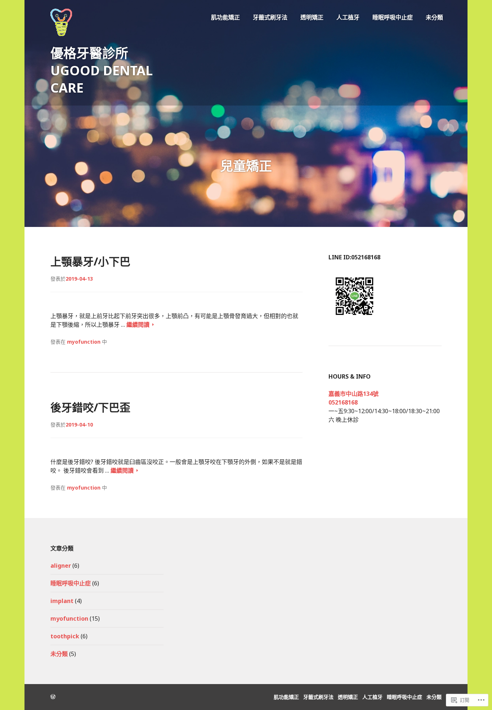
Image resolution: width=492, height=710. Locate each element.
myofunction (83, 341)
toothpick (64, 636)
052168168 (343, 402)
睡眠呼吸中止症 (392, 17)
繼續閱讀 (138, 324)
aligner (60, 566)
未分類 (434, 17)
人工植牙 (347, 17)
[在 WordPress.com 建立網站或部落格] (52, 696)
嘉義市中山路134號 (353, 394)
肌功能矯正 (225, 17)
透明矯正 (311, 17)
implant (61, 601)
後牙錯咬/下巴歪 (90, 407)
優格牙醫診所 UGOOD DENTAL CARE (101, 70)
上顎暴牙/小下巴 (90, 261)
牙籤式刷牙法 (270, 17)
